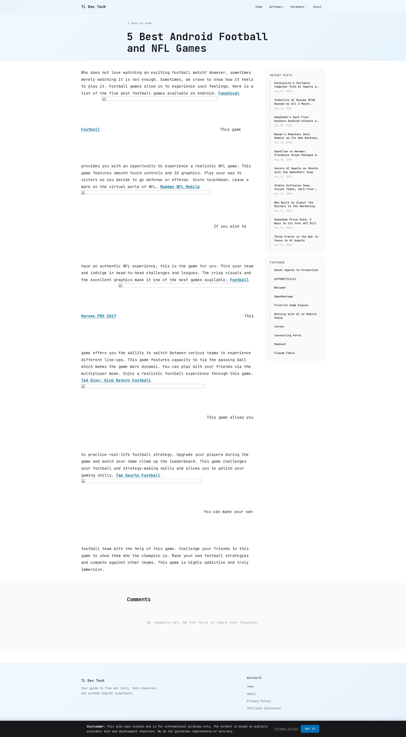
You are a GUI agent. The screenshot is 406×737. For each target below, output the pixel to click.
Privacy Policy (259, 701)
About (317, 7)
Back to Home (142, 23)
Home (258, 7)
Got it (310, 728)
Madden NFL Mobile (180, 186)
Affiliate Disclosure (264, 708)
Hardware (298, 7)
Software (277, 7)
